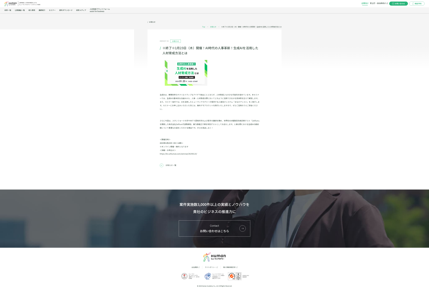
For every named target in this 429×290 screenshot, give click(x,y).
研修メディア (81, 10)
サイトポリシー (210, 267)
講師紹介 (42, 10)
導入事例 (31, 10)
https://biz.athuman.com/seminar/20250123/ (178, 153)
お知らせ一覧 (171, 165)
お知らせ (213, 27)
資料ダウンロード (66, 10)
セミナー (52, 10)
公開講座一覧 (20, 10)
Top (203, 27)
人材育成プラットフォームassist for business (100, 10)
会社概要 (194, 267)
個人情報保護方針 (229, 267)
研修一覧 (7, 10)
